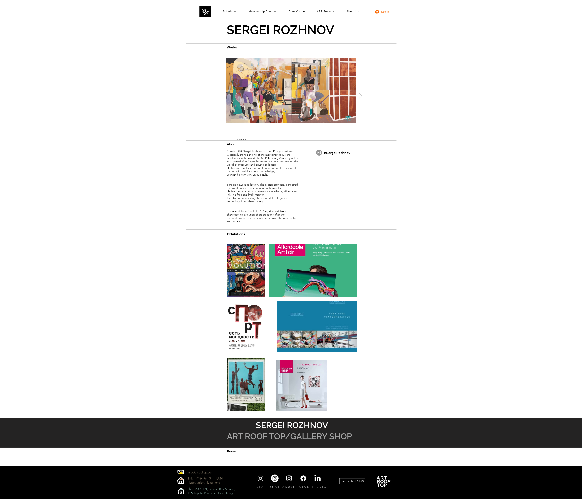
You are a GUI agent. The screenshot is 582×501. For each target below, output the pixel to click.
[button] (230, 11)
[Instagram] (319, 153)
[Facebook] (303, 478)
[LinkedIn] (317, 478)
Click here (241, 139)
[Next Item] (360, 96)
